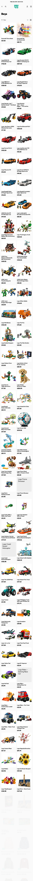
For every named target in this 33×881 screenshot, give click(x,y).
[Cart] (31, 6)
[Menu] (2, 6)
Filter (4, 20)
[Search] (5, 6)
